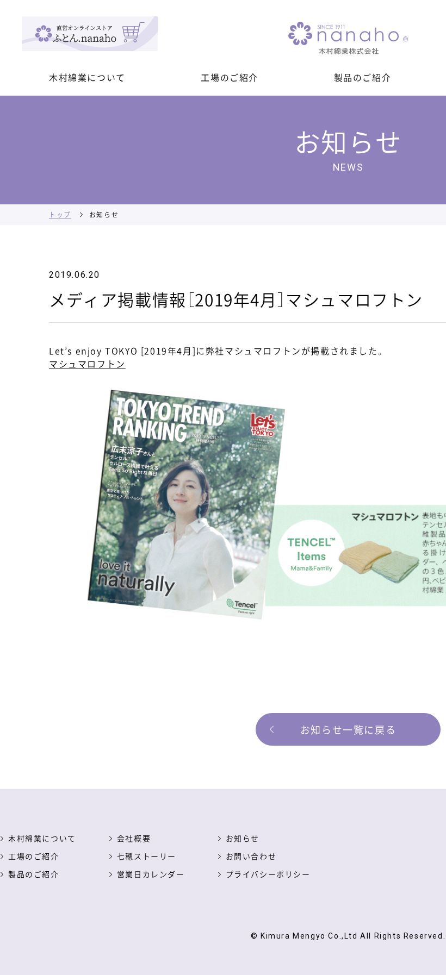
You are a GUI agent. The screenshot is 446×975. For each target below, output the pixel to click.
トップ (60, 214)
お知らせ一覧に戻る (348, 729)
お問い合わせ (251, 856)
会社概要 (134, 838)
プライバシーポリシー (268, 873)
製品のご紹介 (363, 77)
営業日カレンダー (151, 873)
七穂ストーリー (146, 856)
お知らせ (242, 838)
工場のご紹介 (229, 77)
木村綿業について (87, 77)
